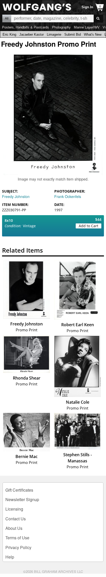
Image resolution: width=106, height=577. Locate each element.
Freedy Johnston (16, 196)
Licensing (14, 509)
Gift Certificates (19, 490)
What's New (92, 34)
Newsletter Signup (22, 499)
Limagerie (54, 34)
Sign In (87, 7)
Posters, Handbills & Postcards (25, 27)
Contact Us (15, 519)
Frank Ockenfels (67, 196)
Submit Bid (72, 34)
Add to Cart (88, 225)
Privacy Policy (18, 547)
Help (9, 557)
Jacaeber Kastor (31, 34)
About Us (13, 528)
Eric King (9, 34)
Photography (61, 27)
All (6, 18)
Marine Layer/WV (87, 27)
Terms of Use (17, 538)
